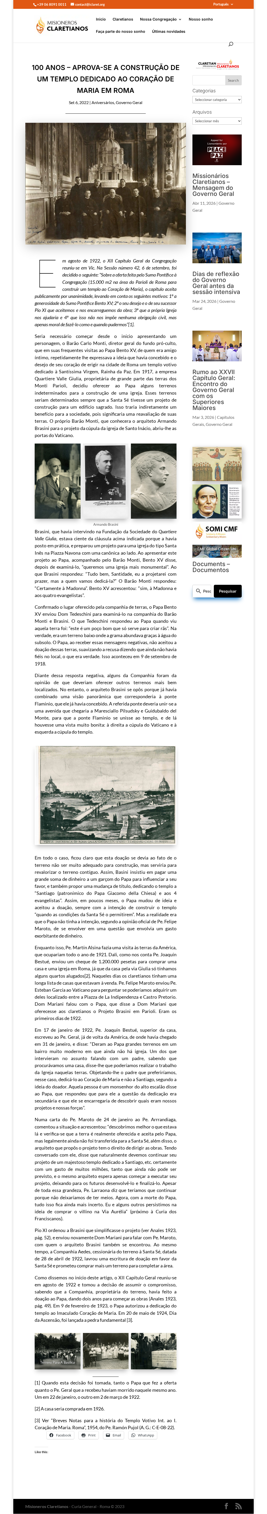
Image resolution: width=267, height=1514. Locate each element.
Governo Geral (129, 102)
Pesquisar (227, 591)
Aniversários (103, 102)
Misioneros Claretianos (46, 1506)
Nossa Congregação (158, 19)
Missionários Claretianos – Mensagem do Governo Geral (213, 184)
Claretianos (123, 19)
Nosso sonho (201, 19)
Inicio (101, 19)
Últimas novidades (168, 32)
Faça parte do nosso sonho (120, 32)
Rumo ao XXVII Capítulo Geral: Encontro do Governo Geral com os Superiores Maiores (213, 390)
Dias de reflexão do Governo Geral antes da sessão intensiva (216, 283)
